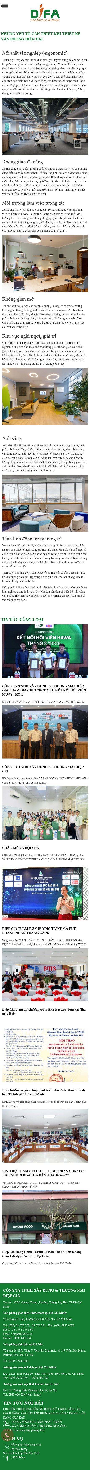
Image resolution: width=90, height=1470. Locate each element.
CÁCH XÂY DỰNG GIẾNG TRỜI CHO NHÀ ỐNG (34, 1426)
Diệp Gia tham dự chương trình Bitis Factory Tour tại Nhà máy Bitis (44, 1011)
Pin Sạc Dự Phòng (14, 1457)
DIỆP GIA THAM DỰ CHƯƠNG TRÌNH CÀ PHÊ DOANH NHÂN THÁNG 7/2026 (39, 931)
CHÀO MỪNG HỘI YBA (20, 848)
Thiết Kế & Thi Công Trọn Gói (22, 1444)
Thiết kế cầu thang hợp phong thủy (24, 1430)
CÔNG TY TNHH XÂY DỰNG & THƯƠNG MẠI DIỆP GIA (43, 769)
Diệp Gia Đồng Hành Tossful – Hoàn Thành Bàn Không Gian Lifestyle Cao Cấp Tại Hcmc (42, 1254)
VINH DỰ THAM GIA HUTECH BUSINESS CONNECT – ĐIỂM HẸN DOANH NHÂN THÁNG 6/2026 (44, 1173)
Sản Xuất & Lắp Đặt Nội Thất (21, 1453)
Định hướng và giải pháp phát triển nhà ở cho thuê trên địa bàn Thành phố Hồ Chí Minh (44, 1092)
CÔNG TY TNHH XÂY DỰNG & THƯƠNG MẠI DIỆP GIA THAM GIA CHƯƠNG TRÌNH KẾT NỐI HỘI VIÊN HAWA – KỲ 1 (44, 690)
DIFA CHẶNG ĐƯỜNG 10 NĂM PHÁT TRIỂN (32, 1421)
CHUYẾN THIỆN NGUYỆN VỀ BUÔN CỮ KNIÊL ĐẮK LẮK (42, 1409)
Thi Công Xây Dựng (15, 1449)
